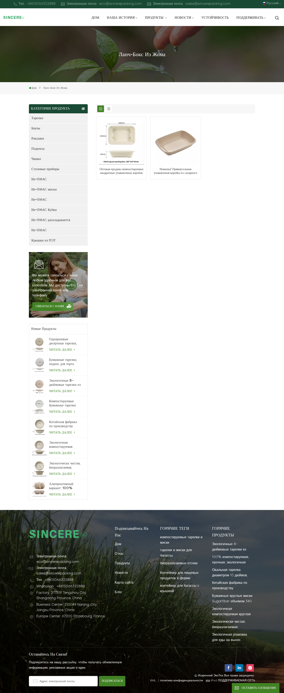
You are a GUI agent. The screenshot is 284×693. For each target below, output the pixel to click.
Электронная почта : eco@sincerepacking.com (104, 4)
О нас (119, 554)
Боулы (35, 128)
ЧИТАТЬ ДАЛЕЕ (61, 349)
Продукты (154, 18)
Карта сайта (124, 582)
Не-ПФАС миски (44, 189)
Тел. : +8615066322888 (37, 4)
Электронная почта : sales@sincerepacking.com (191, 4)
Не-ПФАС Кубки (44, 210)
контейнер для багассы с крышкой (179, 588)
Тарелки (37, 118)
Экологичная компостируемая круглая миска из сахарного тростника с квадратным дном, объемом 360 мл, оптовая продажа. (64, 445)
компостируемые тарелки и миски (181, 540)
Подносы (37, 149)
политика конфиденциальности (181, 680)
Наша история (121, 18)
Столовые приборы (45, 169)
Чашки (36, 159)
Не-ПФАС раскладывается (50, 220)
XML (153, 680)
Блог (118, 592)
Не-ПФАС (39, 179)
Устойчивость (215, 18)
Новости (183, 18)
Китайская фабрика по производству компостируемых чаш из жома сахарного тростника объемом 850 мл (64, 424)
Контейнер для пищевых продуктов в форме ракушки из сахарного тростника (179, 575)
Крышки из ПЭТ (43, 240)
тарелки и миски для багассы (176, 553)
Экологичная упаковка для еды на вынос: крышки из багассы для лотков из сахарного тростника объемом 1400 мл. (231, 637)
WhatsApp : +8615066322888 (60, 586)
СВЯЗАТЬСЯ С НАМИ (50, 306)
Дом (95, 18)
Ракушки (37, 138)
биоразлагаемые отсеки (179, 563)
